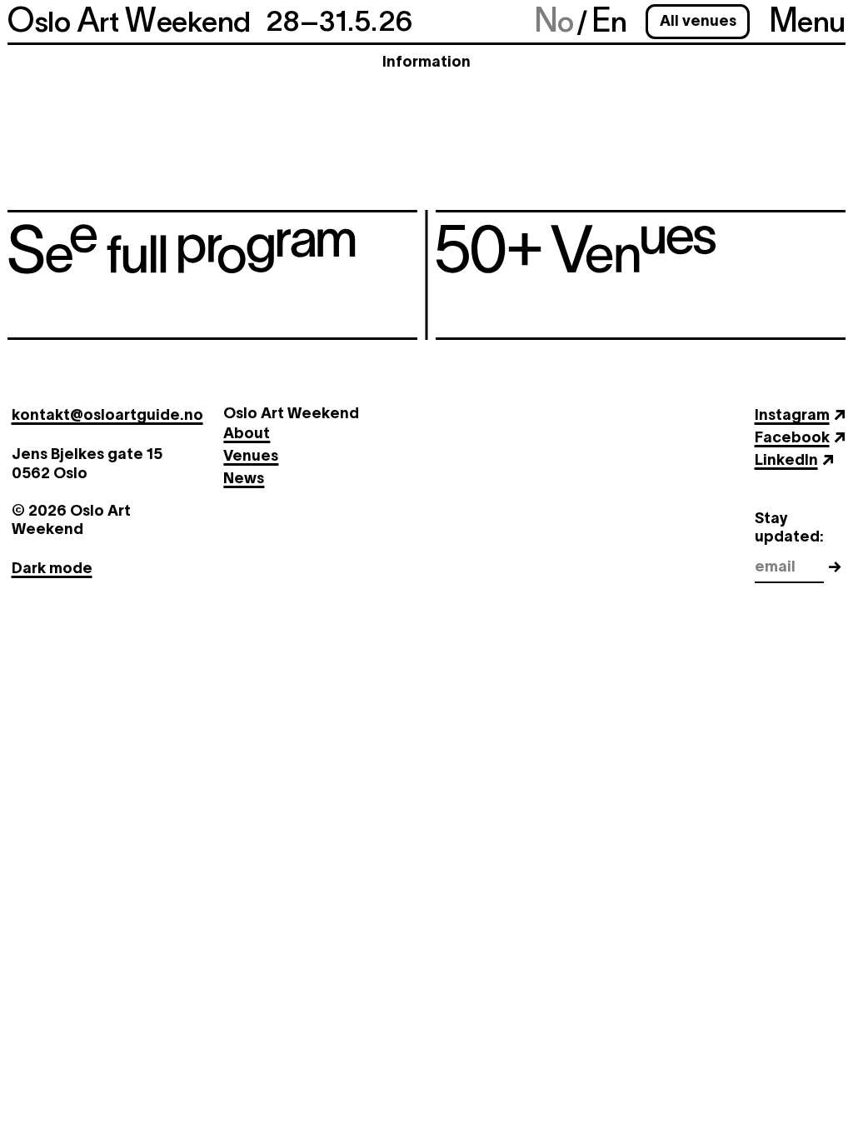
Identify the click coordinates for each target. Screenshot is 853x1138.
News (243, 478)
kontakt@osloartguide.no (107, 415)
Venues (250, 455)
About (246, 433)
